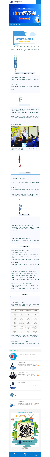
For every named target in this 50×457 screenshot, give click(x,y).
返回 (39, 24)
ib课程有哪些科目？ (21, 401)
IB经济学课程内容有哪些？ (22, 382)
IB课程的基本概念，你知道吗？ (23, 372)
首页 (16, 24)
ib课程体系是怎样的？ (21, 352)
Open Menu (38, 2)
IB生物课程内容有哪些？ (22, 362)
